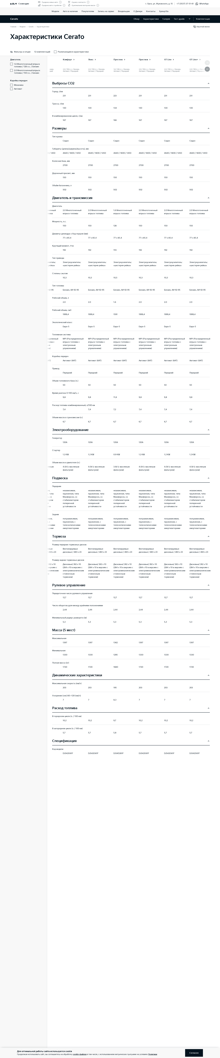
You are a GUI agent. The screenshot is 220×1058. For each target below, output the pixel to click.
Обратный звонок (203, 27)
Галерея (166, 19)
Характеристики (151, 19)
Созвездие (23, 4)
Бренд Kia (163, 11)
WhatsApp (204, 4)
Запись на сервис (106, 11)
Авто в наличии (70, 11)
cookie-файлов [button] (79, 1054)
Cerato (14, 19)
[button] (207, 69)
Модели (55, 11)
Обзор (136, 19)
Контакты (150, 11)
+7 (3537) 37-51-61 (185, 4)
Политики (152, 1054)
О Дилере (137, 11)
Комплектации (203, 19)
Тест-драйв (179, 19)
